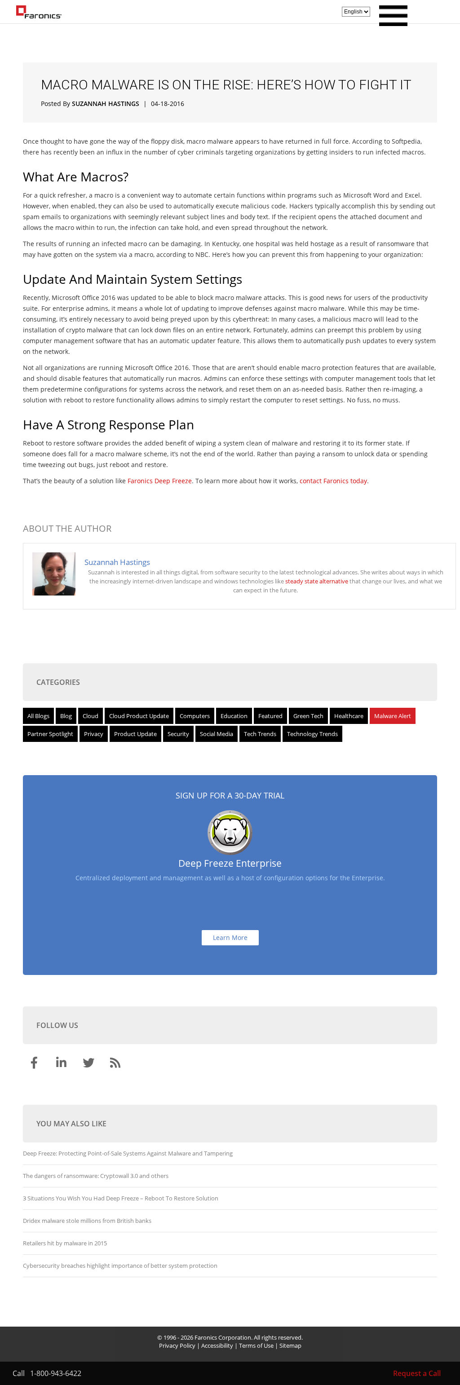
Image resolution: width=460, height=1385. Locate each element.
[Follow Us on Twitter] (89, 1064)
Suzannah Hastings (105, 103)
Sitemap (290, 1345)
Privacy (93, 734)
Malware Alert (392, 716)
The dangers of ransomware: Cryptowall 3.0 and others (95, 1176)
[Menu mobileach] (391, 23)
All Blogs (38, 716)
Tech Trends (260, 734)
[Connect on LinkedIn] (62, 1064)
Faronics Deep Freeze (160, 480)
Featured (270, 716)
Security (178, 734)
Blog (66, 716)
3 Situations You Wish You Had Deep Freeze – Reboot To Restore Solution (120, 1198)
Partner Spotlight (50, 734)
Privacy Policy (177, 1345)
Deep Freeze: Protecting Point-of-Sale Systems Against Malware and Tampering (128, 1153)
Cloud (90, 716)
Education (234, 716)
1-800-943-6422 (55, 1373)
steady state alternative (316, 581)
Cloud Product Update (139, 716)
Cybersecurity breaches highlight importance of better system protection (120, 1265)
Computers (195, 716)
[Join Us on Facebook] (35, 1064)
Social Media (216, 734)
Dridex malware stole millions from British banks (87, 1221)
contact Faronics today (333, 480)
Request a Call (417, 1373)
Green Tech (308, 716)
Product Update (135, 734)
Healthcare (348, 716)
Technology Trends (312, 734)
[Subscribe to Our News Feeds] (116, 1064)
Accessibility (217, 1345)
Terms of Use (256, 1345)
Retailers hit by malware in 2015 (65, 1243)
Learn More (230, 937)
